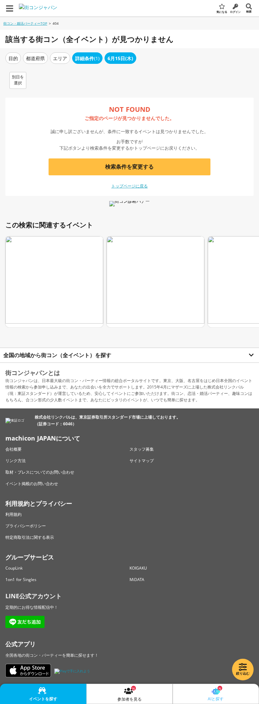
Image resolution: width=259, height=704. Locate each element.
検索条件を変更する (129, 166)
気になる (222, 12)
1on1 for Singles (20, 579)
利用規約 (13, 514)
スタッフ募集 (142, 449)
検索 (249, 11)
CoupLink (14, 568)
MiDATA (137, 579)
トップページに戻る (129, 186)
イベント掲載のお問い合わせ (31, 483)
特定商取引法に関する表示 (29, 537)
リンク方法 (15, 460)
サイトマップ (142, 460)
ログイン (235, 12)
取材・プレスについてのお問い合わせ (39, 472)
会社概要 (13, 449)
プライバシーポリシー (25, 526)
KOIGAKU (138, 568)
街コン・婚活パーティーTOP (25, 23)
